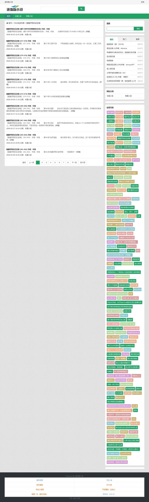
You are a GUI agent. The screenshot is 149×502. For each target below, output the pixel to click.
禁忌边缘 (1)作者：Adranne (117, 48)
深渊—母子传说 (113, 384)
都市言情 (136, 160)
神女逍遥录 (111, 229)
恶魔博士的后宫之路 (126, 238)
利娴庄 (109, 371)
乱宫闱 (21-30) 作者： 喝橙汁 (117, 77)
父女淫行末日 (126, 453)
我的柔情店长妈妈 (127, 207)
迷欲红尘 (110, 380)
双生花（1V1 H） (109, 494)
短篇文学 (127, 130)
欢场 (130, 294)
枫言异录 (137, 289)
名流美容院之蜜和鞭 (114, 194)
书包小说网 (40, 489)
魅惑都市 (127, 177)
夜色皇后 (127, 393)
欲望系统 (110, 436)
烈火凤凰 (126, 134)
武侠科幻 (136, 125)
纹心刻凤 (138, 263)
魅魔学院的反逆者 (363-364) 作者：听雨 (21, 135)
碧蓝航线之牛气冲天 (114, 259)
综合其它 (127, 143)
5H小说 (109, 485)
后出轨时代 (122, 246)
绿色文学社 (128, 289)
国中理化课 (135, 354)
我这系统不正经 (113, 169)
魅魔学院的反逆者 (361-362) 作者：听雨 (21, 149)
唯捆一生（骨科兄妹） (40, 494)
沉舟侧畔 (110, 276)
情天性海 (110, 143)
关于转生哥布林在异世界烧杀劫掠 (119, 307)
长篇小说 (18, 16)
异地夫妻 (125, 354)
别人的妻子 (135, 423)
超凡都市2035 (133, 190)
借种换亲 (110, 333)
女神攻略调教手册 (129, 156)
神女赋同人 (137, 393)
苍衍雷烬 (131, 251)
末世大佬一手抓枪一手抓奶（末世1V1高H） (123, 449)
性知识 (109, 134)
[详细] (88, 31)
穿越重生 (117, 134)
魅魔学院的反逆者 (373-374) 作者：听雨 (21, 94)
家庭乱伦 (119, 112)
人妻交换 (127, 112)
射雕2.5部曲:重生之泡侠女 (117, 458)
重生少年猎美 (112, 285)
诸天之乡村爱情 (113, 345)
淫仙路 (118, 156)
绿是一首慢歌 (121, 358)
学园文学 (110, 130)
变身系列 (136, 130)
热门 (124, 39)
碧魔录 (129, 320)
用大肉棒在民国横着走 (115, 402)
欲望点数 (134, 285)
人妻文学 (119, 121)
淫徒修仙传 (118, 177)
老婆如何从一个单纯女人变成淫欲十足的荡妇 (123, 272)
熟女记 (109, 177)
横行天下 (119, 143)
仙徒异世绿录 (121, 380)
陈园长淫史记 (121, 333)
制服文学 (134, 134)
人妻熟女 (110, 121)
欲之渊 (134, 406)
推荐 (137, 39)
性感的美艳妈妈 (130, 341)
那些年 (138, 389)
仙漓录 (123, 251)
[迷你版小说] (17, 8)
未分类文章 (111, 298)
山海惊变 (124, 337)
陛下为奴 (110, 393)
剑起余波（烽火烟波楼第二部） (118, 376)
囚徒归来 (134, 186)
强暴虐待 (127, 125)
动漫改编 (127, 121)
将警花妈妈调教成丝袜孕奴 (117, 294)
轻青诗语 (132, 281)
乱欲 (138, 216)
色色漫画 (39, 485)
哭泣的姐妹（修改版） (115, 367)
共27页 (82, 162)
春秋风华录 (120, 164)
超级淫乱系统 (112, 181)
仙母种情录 (111, 389)
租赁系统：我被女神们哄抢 (117, 462)
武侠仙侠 (119, 212)
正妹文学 (110, 186)
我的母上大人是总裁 (114, 289)
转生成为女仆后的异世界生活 (126, 428)
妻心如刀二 (120, 397)
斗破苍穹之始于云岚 (114, 445)
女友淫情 (117, 263)
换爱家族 (135, 199)
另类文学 (136, 121)
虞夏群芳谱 (133, 432)
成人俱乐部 (111, 69)
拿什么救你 (120, 436)
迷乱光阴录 (111, 233)
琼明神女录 (111, 190)
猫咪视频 (39, 480)
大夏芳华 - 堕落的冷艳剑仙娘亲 (118, 415)
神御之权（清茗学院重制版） (126, 242)
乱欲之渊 (110, 363)
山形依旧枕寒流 (113, 207)
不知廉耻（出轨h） (109, 489)
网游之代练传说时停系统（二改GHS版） (122, 173)
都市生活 (127, 117)
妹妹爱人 (127, 259)
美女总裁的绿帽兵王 (123, 363)
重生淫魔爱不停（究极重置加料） (119, 410)
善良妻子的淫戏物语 (114, 311)
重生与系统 (122, 190)
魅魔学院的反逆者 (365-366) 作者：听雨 (21, 106)
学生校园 (119, 117)
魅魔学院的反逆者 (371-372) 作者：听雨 (21, 79)
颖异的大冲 (132, 246)
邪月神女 (110, 423)
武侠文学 (127, 311)
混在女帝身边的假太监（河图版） (119, 255)
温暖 (129, 169)
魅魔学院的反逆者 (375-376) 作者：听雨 (21, 55)
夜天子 (118, 186)
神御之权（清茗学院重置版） (126, 147)
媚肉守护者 (111, 341)
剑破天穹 (129, 225)
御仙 (137, 251)
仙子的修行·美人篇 (127, 324)
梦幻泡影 (126, 186)
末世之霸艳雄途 (113, 324)
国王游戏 (110, 397)
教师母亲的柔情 (131, 436)
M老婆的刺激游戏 (113, 354)
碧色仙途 (127, 350)
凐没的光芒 (133, 337)
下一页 (74, 162)
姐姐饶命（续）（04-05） (116, 44)
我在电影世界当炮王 (114, 440)
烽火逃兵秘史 (132, 358)
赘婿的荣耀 (111, 138)
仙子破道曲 (111, 246)
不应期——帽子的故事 (115, 225)
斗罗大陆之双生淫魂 (131, 440)
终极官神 (136, 259)
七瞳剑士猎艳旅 (113, 432)
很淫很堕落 (130, 389)
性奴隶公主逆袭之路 (114, 328)
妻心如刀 (110, 164)
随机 (111, 39)
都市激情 (110, 112)
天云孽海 (110, 268)
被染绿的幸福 (124, 285)
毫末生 (130, 380)
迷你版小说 (79, 476)
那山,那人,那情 (121, 216)
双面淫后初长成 (133, 333)
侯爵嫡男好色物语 (122, 276)
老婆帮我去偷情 (113, 315)
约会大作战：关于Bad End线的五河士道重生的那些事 (124, 302)
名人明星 (110, 125)
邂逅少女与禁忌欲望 (114, 350)
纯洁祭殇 (110, 212)
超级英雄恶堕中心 (113, 220)
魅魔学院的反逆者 (124, 138)
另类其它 (119, 125)
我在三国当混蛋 (113, 337)
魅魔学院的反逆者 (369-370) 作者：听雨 (21, 67)
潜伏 (135, 410)
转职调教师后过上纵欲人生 (117, 281)
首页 (8, 16)
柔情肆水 (110, 242)
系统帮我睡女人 (129, 151)
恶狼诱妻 (110, 358)
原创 (133, 419)
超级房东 (129, 164)
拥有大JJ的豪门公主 (126, 181)
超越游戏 (132, 216)
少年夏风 (110, 156)
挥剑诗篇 (136, 143)
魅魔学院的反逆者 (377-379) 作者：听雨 (21, 41)
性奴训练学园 (128, 263)
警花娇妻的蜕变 (113, 251)
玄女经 (130, 233)
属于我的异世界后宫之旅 (116, 320)
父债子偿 (110, 216)
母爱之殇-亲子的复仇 (130, 298)
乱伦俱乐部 (111, 56)
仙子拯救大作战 (113, 453)
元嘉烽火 (121, 389)
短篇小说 (29, 16)
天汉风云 (110, 428)
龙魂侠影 (110, 147)
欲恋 (119, 298)
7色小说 (109, 480)
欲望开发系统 (112, 203)
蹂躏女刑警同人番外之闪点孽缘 (118, 199)
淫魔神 (109, 263)
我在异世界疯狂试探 (131, 328)
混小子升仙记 (112, 238)
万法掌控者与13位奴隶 (126, 229)
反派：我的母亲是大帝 (122, 160)
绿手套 (120, 341)
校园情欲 (110, 60)
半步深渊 (119, 393)
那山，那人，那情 (130, 212)
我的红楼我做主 (126, 384)
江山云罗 (136, 138)
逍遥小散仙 (122, 233)
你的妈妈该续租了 (122, 423)
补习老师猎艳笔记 (120, 371)
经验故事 (119, 130)
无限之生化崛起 (128, 220)
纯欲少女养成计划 (127, 345)
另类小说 (110, 117)
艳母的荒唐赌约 (125, 203)
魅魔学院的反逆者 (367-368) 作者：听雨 (21, 120)
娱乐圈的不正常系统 (114, 151)
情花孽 (123, 169)
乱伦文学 (136, 117)
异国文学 (124, 315)
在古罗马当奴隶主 (132, 367)
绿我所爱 (124, 432)
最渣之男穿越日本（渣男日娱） (118, 419)
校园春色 (136, 112)
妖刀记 (109, 160)
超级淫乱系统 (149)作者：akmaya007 (120, 65)
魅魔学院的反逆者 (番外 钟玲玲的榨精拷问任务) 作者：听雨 (28, 29)
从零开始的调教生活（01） (117, 73)
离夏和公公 (136, 376)
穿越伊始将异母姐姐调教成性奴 (118, 406)
